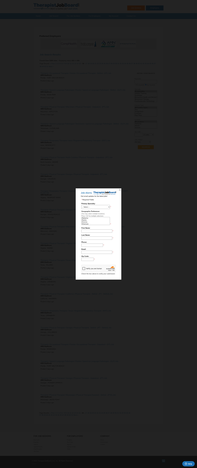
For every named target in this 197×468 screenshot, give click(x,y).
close (119, 189)
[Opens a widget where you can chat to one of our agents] (188, 464)
